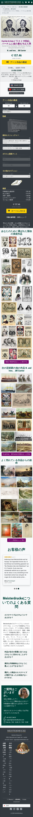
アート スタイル (12, 7)
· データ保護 (4, 772)
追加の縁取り (6, 109)
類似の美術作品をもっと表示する (16, 362)
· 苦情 (4, 785)
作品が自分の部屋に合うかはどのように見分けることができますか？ (15, 654)
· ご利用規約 (4, 765)
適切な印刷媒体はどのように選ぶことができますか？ (15, 664)
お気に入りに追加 (17, 89)
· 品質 (10, 767)
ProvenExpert (11, 581)
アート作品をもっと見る (16, 540)
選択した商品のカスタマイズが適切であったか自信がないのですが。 (15, 675)
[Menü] (2, 2)
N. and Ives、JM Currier (9, 9)
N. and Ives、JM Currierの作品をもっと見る (16, 454)
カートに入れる (17, 211)
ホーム (3, 7)
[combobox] (16, 111)
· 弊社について (4, 790)
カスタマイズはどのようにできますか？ (15, 616)
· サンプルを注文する (10, 790)
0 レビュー (20, 93)
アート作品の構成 (18, 62)
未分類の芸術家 (23, 7)
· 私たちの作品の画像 (10, 774)
